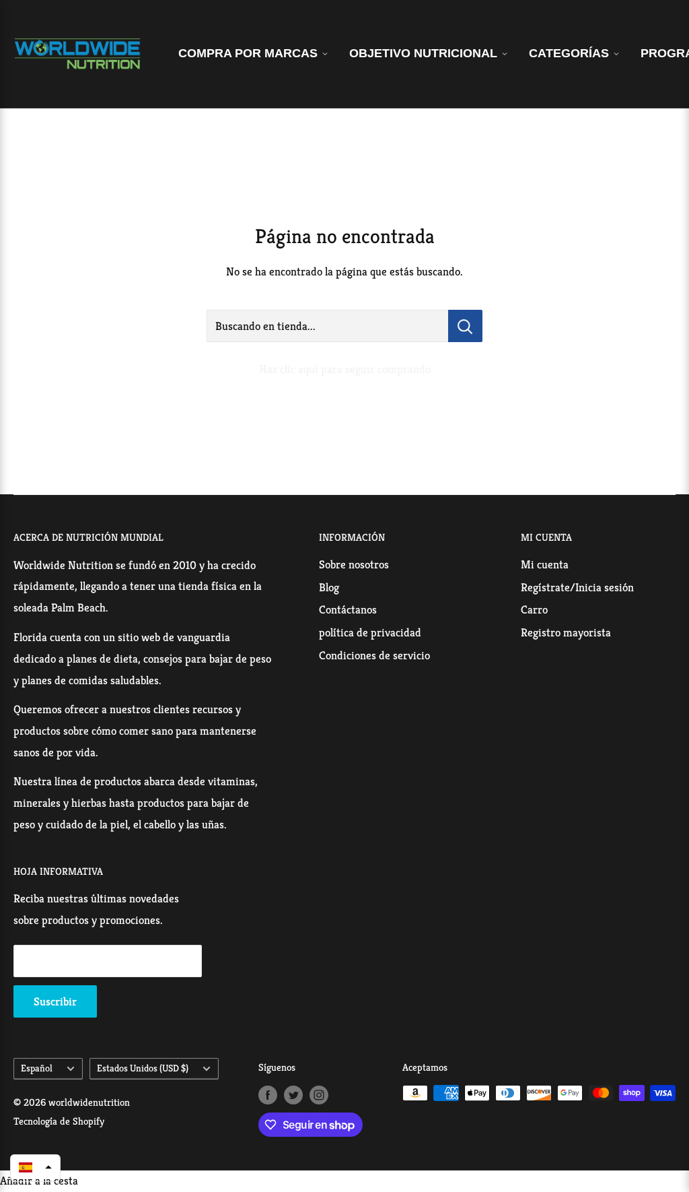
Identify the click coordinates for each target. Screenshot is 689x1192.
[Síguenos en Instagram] (319, 1094)
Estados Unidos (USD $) (142, 1068)
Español (36, 1068)
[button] (35, 1167)
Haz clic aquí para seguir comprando (345, 369)
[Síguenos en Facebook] (267, 1094)
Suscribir (55, 1001)
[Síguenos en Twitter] (293, 1094)
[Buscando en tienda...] (465, 326)
